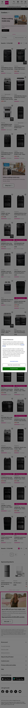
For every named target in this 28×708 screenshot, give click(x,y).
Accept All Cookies (14, 368)
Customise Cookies (14, 361)
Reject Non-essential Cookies (14, 365)
